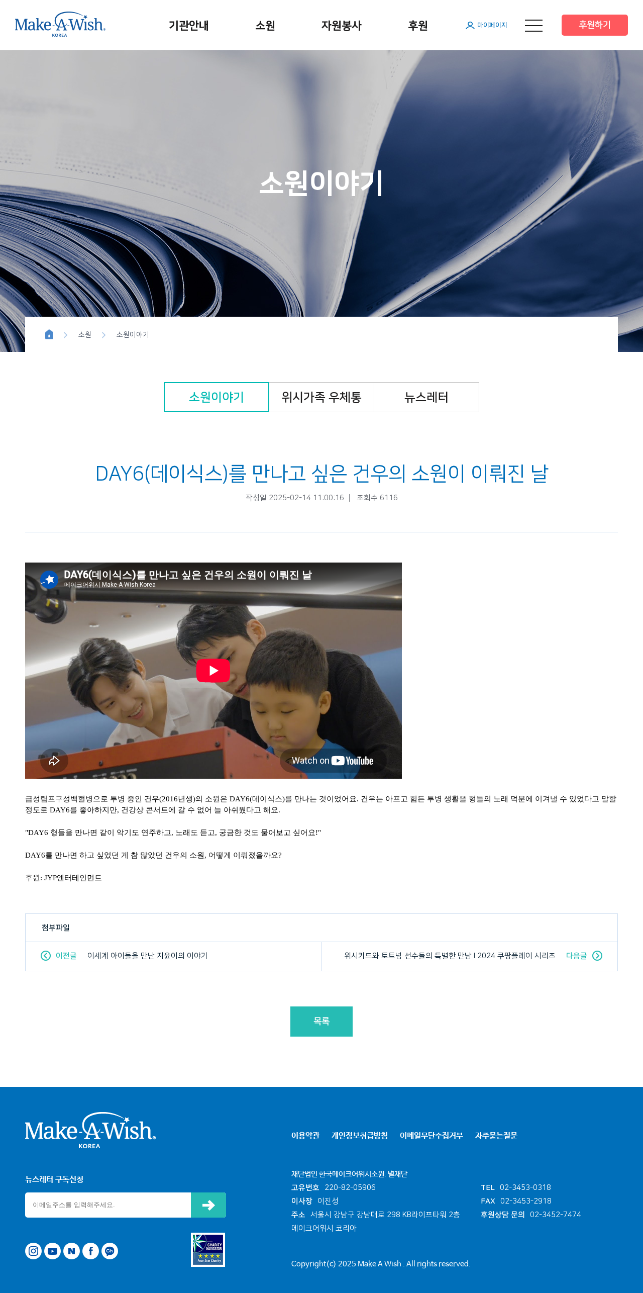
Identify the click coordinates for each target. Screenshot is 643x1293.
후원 (418, 26)
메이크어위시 (60, 24)
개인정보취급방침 (360, 1136)
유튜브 (52, 1251)
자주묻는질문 (496, 1136)
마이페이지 (492, 25)
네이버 (71, 1251)
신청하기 (208, 1205)
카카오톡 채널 (109, 1251)
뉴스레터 (426, 397)
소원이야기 (216, 397)
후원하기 (595, 25)
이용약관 (305, 1136)
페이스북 (90, 1251)
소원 (265, 26)
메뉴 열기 (534, 25)
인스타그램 (33, 1251)
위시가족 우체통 (321, 397)
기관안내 (189, 26)
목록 (321, 1022)
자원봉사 (342, 26)
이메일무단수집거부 (431, 1136)
